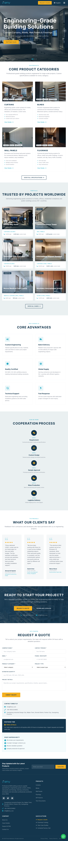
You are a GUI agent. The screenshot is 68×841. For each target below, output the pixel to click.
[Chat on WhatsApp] (63, 836)
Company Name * (7, 648)
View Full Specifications (33, 177)
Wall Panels (39, 791)
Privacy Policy (44, 838)
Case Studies (6, 823)
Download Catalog (44, 608)
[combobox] (57, 3)
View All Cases (33, 306)
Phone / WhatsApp (41, 656)
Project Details (7, 679)
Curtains (38, 785)
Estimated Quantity (8, 671)
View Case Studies (43, 825)
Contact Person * (41, 648)
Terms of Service (53, 838)
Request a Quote (45, 3)
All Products (39, 797)
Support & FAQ (6, 826)
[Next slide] (65, 31)
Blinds (37, 788)
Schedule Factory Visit (44, 828)
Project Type (39, 663)
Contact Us (26, 42)
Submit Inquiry (11, 695)
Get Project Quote (11, 42)
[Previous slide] (3, 31)
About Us (4, 820)
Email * (4, 656)
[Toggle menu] (64, 2)
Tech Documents (41, 801)
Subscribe (61, 766)
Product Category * (8, 663)
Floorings (38, 794)
